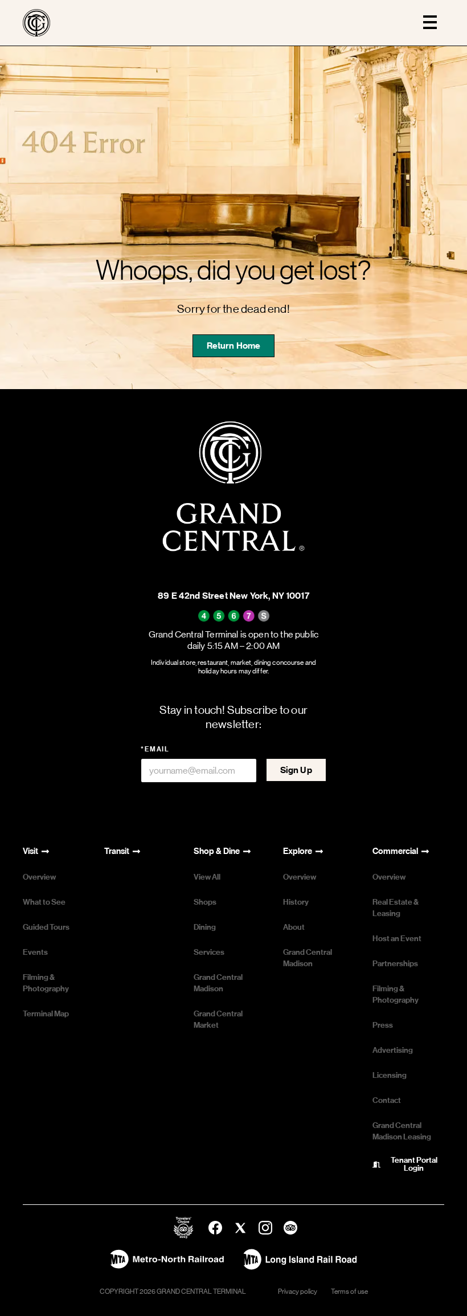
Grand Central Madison (218, 983)
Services (209, 952)
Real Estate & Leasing (395, 907)
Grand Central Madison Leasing (401, 1131)
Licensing (389, 1075)
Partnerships (395, 963)
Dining (205, 927)
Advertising (392, 1050)
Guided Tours (46, 927)
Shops (205, 902)
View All (207, 877)
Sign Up (296, 770)
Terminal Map (46, 1014)
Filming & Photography (46, 983)
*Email (155, 749)
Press (382, 1025)
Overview (39, 877)
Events (35, 952)
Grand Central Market (218, 1019)
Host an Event (396, 938)
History (296, 902)
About (294, 927)
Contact (386, 1100)
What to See (44, 902)
